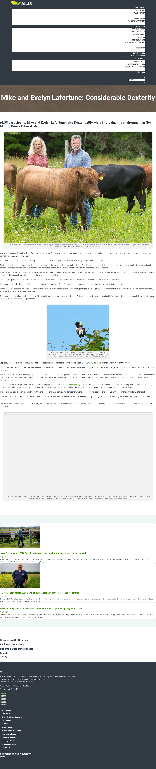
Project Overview (137, 32)
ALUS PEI (26, 284)
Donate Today (139, 61)
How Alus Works (138, 29)
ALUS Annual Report (9, 744)
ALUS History (139, 13)
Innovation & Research (9, 734)
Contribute (140, 59)
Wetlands (141, 37)
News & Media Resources (11, 731)
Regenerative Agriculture (134, 43)
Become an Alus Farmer (135, 67)
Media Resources (138, 56)
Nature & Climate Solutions (11, 717)
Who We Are (140, 7)
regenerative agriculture (77, 384)
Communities (139, 18)
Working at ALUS (7, 741)
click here (4, 406)
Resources (140, 48)
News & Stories (138, 53)
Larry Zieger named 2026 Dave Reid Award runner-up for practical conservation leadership (44, 553)
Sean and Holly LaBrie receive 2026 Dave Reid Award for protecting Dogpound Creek (41, 608)
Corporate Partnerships (134, 64)
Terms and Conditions (22, 686)
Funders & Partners (136, 21)
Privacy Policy (5, 686)
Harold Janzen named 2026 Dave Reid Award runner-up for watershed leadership (39, 593)
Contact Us (5, 748)
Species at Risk (138, 40)
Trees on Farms (138, 34)
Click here (97, 363)
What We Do (140, 26)
